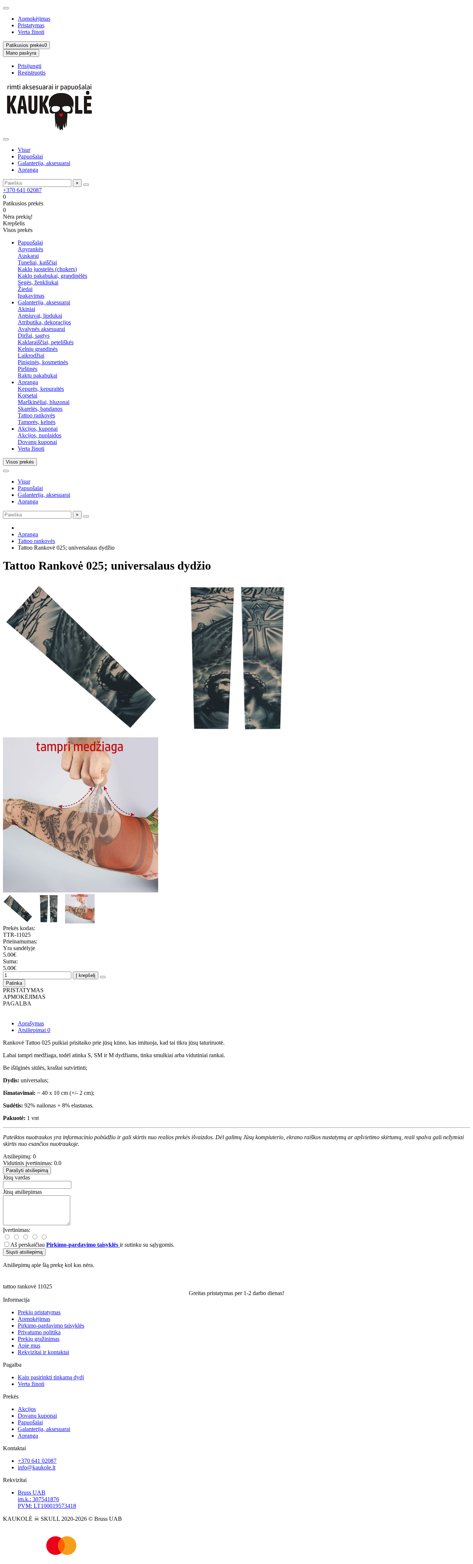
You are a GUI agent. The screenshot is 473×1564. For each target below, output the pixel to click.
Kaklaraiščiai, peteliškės (46, 342)
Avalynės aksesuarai (41, 329)
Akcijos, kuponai (38, 429)
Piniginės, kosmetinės (43, 362)
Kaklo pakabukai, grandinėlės (52, 276)
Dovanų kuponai (37, 442)
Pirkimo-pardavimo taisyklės (51, 1325)
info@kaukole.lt (36, 1467)
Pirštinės (27, 369)
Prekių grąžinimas (38, 1339)
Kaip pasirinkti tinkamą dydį (51, 1377)
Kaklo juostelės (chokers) (47, 269)
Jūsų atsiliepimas (22, 1192)
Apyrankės (30, 249)
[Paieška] (86, 185)
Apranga (28, 170)
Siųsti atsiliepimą (24, 1252)
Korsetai (27, 395)
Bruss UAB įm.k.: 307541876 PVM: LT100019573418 (47, 1499)
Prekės (10, 1396)
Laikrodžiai (31, 355)
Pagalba (12, 1365)
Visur (24, 150)
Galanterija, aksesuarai (44, 163)
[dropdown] (6, 8)
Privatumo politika (39, 1332)
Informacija (16, 1300)
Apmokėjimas (34, 19)
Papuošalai (30, 156)
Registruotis (31, 72)
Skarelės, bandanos (40, 409)
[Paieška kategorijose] (6, 139)
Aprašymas (31, 1023)
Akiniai (26, 309)
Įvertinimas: (16, 1230)
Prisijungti (29, 66)
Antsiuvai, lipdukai (40, 316)
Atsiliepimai (34, 1030)
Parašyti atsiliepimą (27, 1170)
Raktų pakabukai (37, 375)
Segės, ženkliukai (38, 282)
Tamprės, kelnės (36, 422)
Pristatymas (31, 25)
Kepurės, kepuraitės (41, 389)
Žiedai (25, 289)
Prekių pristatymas (39, 1312)
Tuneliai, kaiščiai (37, 262)
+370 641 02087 (22, 190)
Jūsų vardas (16, 1177)
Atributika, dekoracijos (44, 322)
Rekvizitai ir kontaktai (43, 1352)
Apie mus (29, 1345)
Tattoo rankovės (36, 415)
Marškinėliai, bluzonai (43, 402)
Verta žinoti (31, 32)
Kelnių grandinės (38, 349)
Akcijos (27, 1409)
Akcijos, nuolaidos (39, 435)
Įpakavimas (31, 296)
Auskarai (28, 256)
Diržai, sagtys (34, 335)
